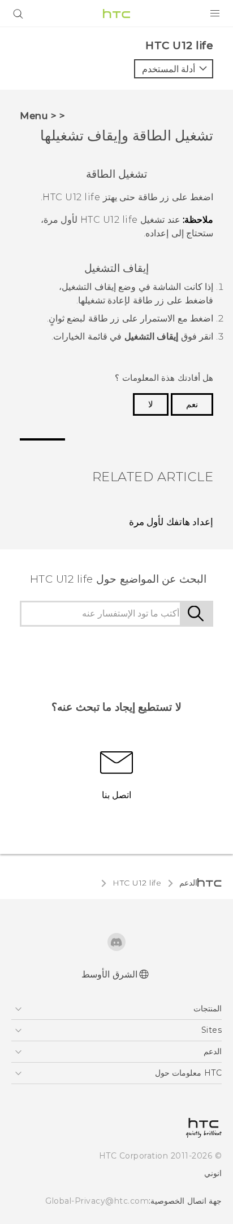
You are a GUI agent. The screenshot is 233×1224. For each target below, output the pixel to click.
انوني (213, 1173)
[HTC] (116, 13)
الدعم (188, 883)
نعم (192, 404)
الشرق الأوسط (109, 974)
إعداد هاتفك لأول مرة (171, 521)
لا (150, 404)
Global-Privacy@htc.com (97, 1201)
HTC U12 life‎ (137, 883)
